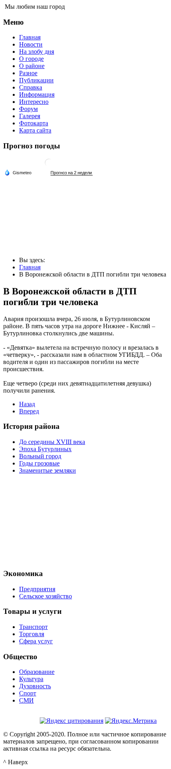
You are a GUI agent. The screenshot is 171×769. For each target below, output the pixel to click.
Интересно (34, 101)
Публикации (36, 80)
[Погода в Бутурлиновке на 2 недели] (72, 172)
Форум (28, 108)
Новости (31, 44)
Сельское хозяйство (45, 596)
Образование (36, 671)
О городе (31, 58)
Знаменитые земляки (47, 470)
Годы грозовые (39, 463)
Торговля (31, 634)
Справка (30, 87)
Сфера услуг (36, 641)
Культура (31, 679)
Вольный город (40, 456)
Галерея (29, 116)
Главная (30, 37)
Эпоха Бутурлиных (45, 449)
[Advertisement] (85, 520)
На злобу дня (36, 51)
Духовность (35, 686)
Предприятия (37, 589)
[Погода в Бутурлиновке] (49, 166)
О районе (32, 65)
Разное (28, 73)
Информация (36, 94)
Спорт (27, 693)
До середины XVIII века (52, 441)
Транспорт (33, 626)
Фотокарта (33, 123)
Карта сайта (35, 130)
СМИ (26, 700)
